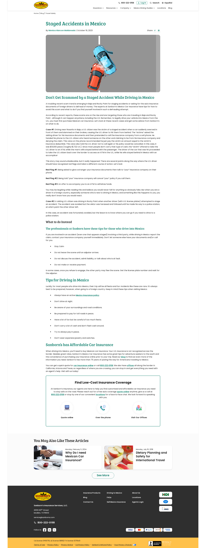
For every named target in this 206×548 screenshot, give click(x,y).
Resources (111, 8)
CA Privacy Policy (82, 545)
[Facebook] (44, 530)
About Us (136, 493)
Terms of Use (39, 545)
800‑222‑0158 (57, 394)
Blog (170, 8)
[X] (54, 530)
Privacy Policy (53, 545)
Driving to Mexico (114, 493)
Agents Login (138, 502)
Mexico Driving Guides (143, 8)
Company (124, 8)
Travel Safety (51, 13)
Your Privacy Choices (123, 545)
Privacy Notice (67, 545)
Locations (161, 8)
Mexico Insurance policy (87, 295)
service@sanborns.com (44, 517)
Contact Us (88, 502)
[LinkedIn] (49, 530)
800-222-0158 (46, 522)
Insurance (97, 8)
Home (36, 13)
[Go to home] (41, 5)
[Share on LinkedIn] (158, 30)
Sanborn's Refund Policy (102, 545)
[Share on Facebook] (155, 30)
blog (123, 356)
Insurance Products (91, 493)
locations (100, 394)
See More (103, 475)
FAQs (109, 497)
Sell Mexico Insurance (116, 502)
